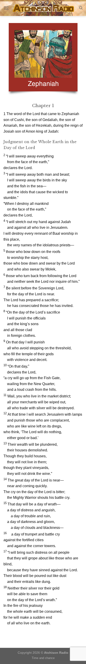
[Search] (81, 8)
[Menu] (6, 7)
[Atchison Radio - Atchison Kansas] (43, 8)
